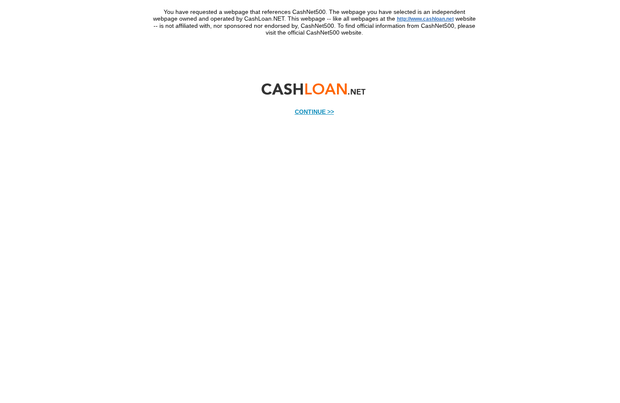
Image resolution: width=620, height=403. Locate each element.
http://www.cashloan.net (425, 19)
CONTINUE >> (314, 112)
